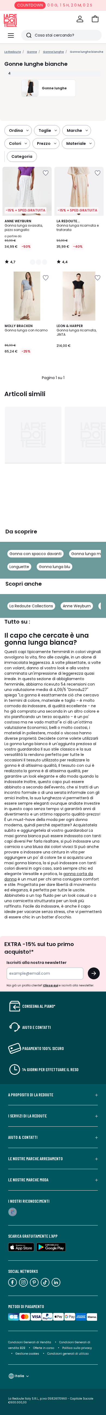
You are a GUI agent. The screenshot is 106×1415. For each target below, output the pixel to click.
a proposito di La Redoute (30, 1094)
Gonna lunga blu (54, 566)
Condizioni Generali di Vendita (29, 1342)
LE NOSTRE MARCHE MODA (28, 1179)
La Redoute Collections (31, 606)
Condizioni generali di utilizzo (68, 1354)
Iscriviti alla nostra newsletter (37, 962)
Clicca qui (50, 985)
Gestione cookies (27, 1354)
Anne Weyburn (77, 606)
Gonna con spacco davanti (35, 553)
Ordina (16, 130)
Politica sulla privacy (77, 1348)
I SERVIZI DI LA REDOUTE (27, 1115)
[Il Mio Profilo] (79, 18)
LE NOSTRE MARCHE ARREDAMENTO (35, 1158)
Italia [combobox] (19, 1376)
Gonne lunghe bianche (86, 52)
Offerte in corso (43, 1348)
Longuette (19, 566)
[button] (95, 18)
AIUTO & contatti (23, 1137)
